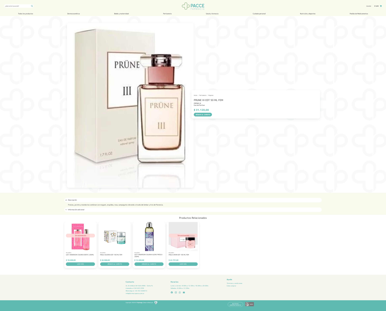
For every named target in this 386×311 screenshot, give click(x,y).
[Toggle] (66, 200)
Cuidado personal (259, 14)
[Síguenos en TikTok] (180, 292)
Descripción (72, 200)
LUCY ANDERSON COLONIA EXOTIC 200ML (80, 255)
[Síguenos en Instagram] (176, 292)
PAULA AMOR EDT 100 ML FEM (179, 255)
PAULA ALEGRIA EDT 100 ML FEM (111, 255)
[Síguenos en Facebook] (172, 292)
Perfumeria (202, 95)
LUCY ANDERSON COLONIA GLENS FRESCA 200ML (148, 255)
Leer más (80, 264)
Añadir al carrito (203, 115)
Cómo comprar (231, 286)
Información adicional (76, 210)
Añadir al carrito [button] (115, 264)
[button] (368, 6)
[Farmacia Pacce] (193, 6)
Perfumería (167, 14)
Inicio (195, 95)
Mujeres (210, 95)
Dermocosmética (73, 14)
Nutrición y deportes (307, 14)
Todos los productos (25, 14)
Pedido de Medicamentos (359, 14)
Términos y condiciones (234, 283)
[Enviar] (32, 6)
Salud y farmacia (212, 14)
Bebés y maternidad (121, 14)
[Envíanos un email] (184, 292)
